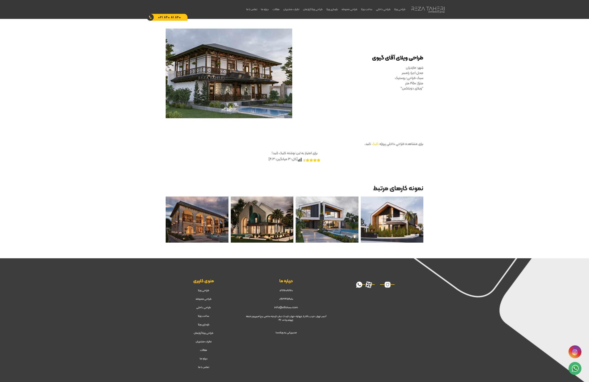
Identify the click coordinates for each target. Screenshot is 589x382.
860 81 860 (169, 17)
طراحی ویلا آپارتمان (313, 9)
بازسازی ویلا (332, 9)
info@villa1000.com (286, 308)
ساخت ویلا (366, 9)
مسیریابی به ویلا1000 (286, 333)
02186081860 (286, 290)
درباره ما (265, 9)
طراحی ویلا (399, 9)
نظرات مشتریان (291, 9)
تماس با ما (251, 9)
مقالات (276, 9)
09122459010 (286, 299)
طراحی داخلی (383, 9)
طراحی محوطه (349, 9)
